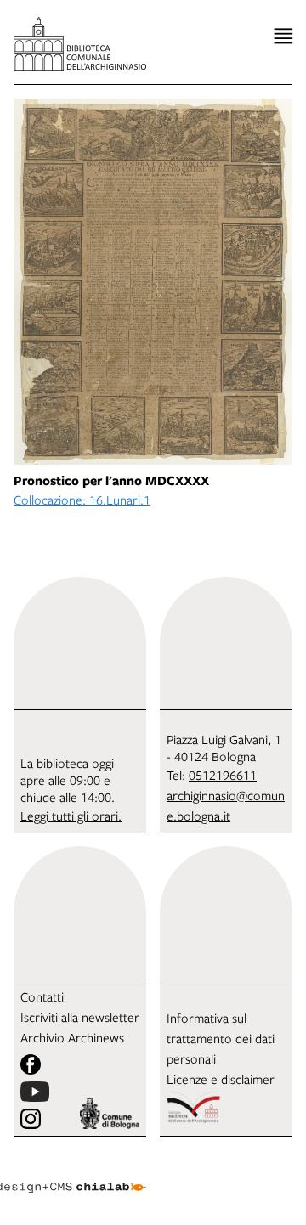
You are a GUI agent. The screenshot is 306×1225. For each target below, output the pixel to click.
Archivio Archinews (72, 1037)
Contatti (42, 996)
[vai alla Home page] (80, 44)
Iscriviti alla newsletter (79, 1016)
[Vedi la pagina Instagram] (30, 1119)
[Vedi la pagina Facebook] (30, 1064)
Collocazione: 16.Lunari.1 (82, 499)
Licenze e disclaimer (221, 1078)
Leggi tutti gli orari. (71, 815)
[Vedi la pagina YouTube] (34, 1091)
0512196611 (223, 774)
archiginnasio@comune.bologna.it (226, 805)
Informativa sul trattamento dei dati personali (221, 1038)
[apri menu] (283, 36)
